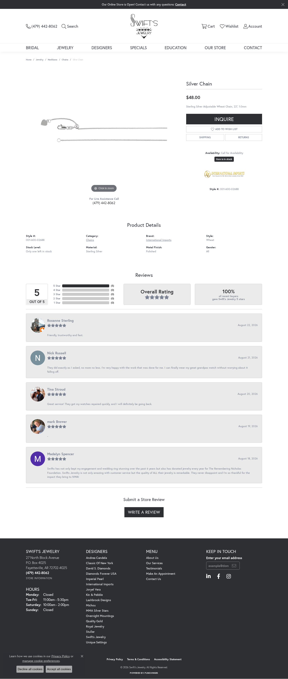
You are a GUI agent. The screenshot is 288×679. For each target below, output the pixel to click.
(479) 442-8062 (104, 203)
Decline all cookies (30, 669)
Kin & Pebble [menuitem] (94, 595)
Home (28, 59)
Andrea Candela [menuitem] (96, 558)
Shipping (205, 137)
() (112, 285)
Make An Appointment (160, 574)
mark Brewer (57, 421)
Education (176, 47)
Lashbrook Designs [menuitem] (98, 600)
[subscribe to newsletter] (234, 565)
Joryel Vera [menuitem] (93, 589)
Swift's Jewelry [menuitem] (96, 637)
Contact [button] (180, 4)
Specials (138, 47)
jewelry (39, 59)
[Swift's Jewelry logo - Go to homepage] (144, 26)
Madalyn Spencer (60, 454)
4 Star (57, 290)
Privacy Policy (115, 659)
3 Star (57, 294)
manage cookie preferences (41, 661)
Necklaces (52, 59)
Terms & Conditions (138, 659)
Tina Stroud (56, 389)
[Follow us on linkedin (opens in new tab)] (208, 576)
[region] (104, 130)
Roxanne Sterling (60, 320)
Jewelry (65, 47)
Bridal (32, 47)
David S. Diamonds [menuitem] (98, 568)
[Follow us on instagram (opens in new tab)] (228, 576)
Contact (253, 47)
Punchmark (151, 673)
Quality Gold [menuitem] (94, 621)
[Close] (282, 4)
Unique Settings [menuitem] (96, 642)
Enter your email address (224, 558)
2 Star (57, 298)
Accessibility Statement (168, 659)
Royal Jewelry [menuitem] (95, 626)
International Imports (158, 240)
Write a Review (144, 512)
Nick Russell (56, 353)
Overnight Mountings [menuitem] (100, 616)
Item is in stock (224, 159)
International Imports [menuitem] (100, 584)
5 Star (57, 285)
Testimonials (154, 568)
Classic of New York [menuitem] (99, 563)
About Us (152, 558)
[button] (70, 26)
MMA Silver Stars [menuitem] (97, 610)
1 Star (57, 302)
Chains (65, 59)
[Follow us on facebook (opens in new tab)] (218, 576)
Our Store (215, 47)
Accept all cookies (59, 669)
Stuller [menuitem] (90, 632)
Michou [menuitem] (91, 605)
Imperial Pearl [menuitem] (95, 579)
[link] (41, 26)
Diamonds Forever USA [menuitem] (101, 574)
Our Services (154, 563)
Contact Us (153, 579)
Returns (243, 137)
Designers (102, 47)
